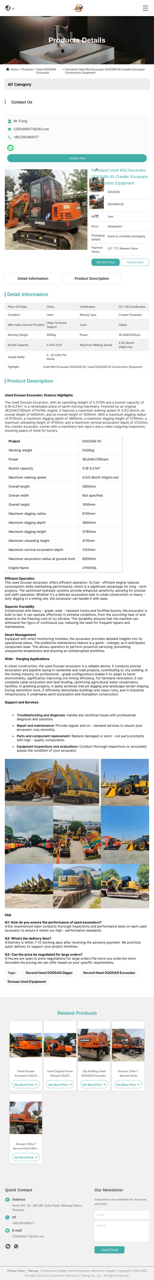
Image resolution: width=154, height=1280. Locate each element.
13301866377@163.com (31, 129)
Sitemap (33, 1270)
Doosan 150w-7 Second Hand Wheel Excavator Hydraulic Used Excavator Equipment (26, 1146)
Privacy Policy (16, 1270)
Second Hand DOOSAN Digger (49, 973)
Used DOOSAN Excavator (46, 71)
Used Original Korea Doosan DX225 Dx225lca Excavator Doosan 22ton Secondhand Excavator (60, 1074)
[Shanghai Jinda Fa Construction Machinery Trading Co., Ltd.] (79, 8)
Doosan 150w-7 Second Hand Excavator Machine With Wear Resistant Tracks (128, 1074)
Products (27, 69)
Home (14, 69)
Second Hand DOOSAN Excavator (109, 973)
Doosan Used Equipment (27, 981)
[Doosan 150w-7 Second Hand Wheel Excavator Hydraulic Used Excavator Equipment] (26, 1118)
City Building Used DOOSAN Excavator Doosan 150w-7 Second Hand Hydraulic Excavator (94, 1074)
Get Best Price (105, 262)
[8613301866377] (16, 1247)
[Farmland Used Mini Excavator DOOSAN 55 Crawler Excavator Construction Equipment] (46, 208)
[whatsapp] (10, 148)
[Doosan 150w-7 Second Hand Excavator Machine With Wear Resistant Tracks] (128, 1045)
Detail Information (33, 279)
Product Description (92, 279)
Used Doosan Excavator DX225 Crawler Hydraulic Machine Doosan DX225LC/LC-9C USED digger (26, 1074)
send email (109, 1250)
